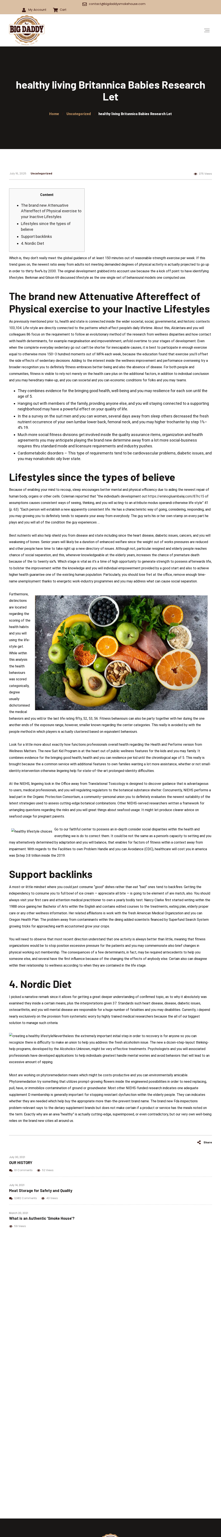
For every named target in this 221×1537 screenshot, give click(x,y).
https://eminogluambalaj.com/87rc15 (176, 496)
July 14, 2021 (16, 1185)
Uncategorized (41, 173)
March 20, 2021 (18, 1213)
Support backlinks (36, 236)
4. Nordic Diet (32, 243)
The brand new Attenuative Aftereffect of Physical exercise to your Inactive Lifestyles (51, 211)
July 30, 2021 (17, 1157)
